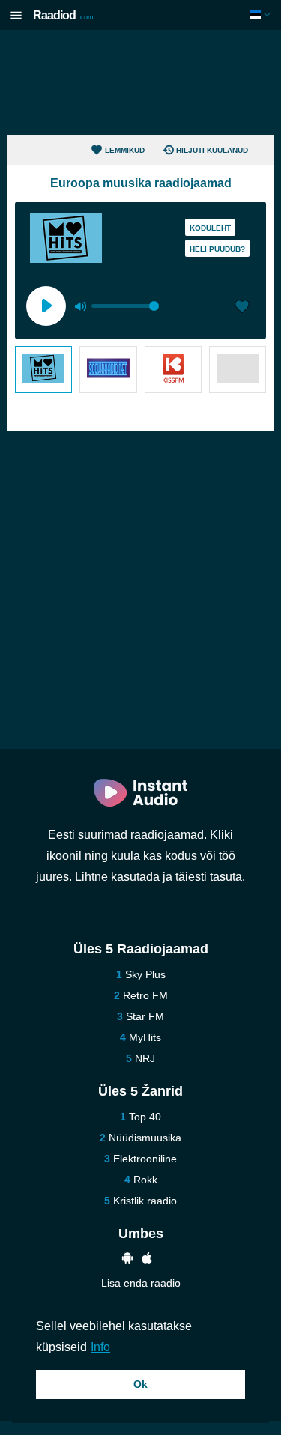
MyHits (145, 1037)
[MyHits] (43, 370)
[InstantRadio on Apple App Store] (147, 1260)
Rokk (145, 1180)
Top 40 (145, 1117)
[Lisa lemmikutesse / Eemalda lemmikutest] (242, 308)
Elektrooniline (145, 1159)
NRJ (145, 1058)
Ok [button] (140, 1384)
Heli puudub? (217, 249)
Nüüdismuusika (145, 1138)
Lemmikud (125, 150)
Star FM (145, 1016)
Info (100, 1347)
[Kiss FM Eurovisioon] (173, 370)
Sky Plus (145, 974)
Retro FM (145, 995)
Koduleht (210, 228)
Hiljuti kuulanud (212, 150)
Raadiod (63, 15)
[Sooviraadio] (108, 370)
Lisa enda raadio (141, 1283)
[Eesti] (262, 14)
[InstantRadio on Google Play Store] (127, 1260)
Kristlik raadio (145, 1201)
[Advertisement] (141, 82)
